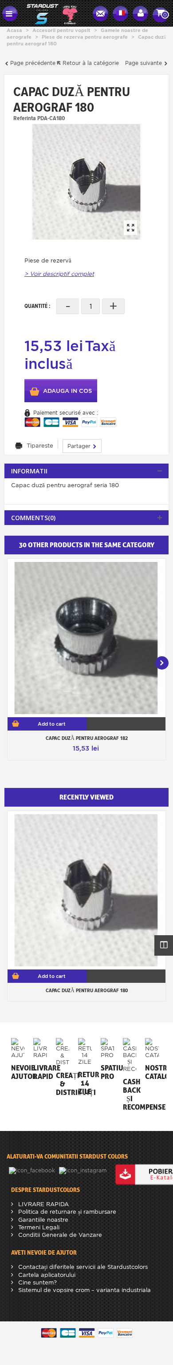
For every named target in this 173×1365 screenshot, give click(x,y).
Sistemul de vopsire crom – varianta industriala (83, 1290)
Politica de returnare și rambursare (66, 1211)
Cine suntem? (36, 1282)
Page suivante (144, 63)
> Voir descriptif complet (59, 274)
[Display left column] (163, 945)
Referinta (24, 117)
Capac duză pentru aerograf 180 (87, 990)
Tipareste (40, 445)
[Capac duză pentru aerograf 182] (86, 638)
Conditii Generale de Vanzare (59, 1235)
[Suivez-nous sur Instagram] (83, 1170)
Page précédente (31, 63)
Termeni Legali (37, 1227)
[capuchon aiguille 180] (86, 181)
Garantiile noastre (42, 1219)
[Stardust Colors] (52, 12)
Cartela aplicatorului (45, 1275)
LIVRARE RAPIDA (42, 1204)
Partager (79, 446)
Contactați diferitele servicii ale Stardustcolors (82, 1267)
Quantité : (37, 306)
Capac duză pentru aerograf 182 (87, 738)
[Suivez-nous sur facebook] (33, 1170)
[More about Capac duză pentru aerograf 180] (86, 890)
